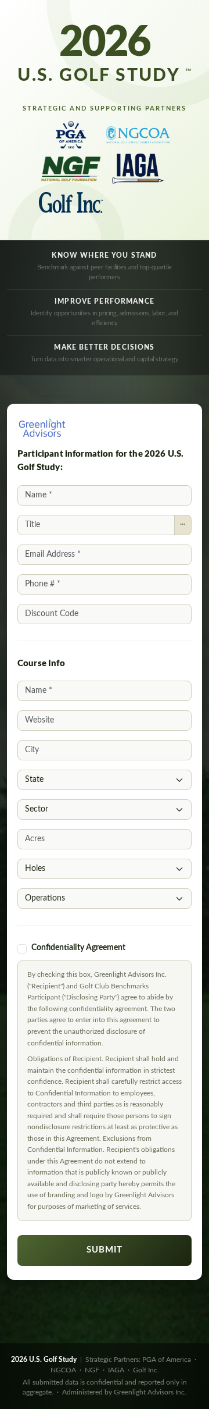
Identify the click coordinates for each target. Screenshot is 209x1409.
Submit (104, 1250)
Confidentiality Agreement (78, 948)
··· (182, 524)
